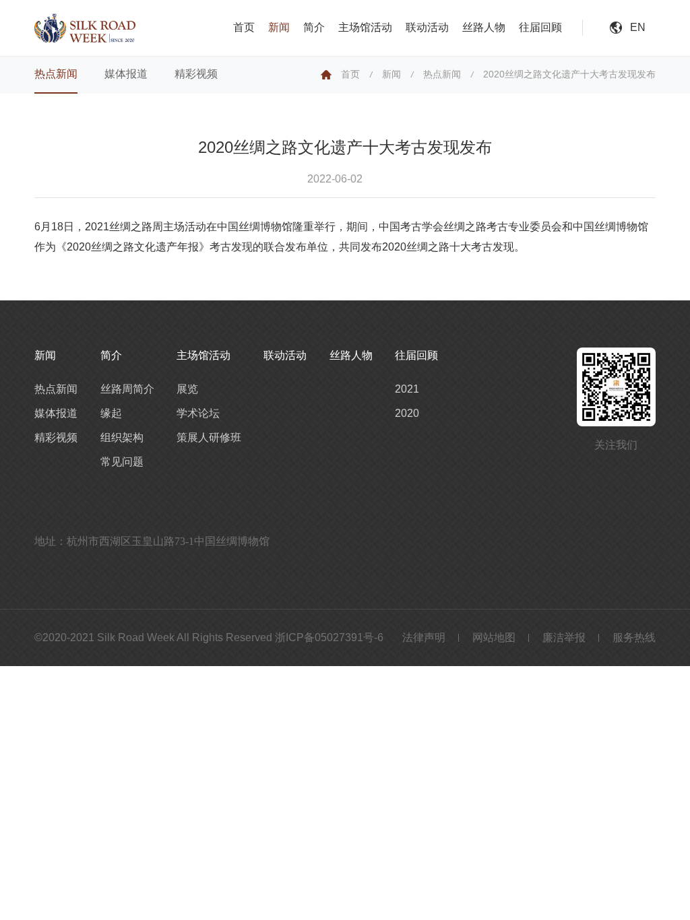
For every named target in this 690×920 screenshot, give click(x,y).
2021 (407, 389)
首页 (244, 27)
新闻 (279, 27)
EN (638, 27)
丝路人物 (483, 27)
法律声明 (423, 637)
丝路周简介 (127, 389)
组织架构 (122, 437)
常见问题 (122, 461)
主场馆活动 (365, 27)
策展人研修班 (209, 437)
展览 (187, 389)
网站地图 (493, 637)
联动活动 (427, 27)
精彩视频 (196, 73)
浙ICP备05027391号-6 (329, 637)
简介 (314, 27)
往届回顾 (540, 27)
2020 (407, 413)
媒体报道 (126, 73)
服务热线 (634, 637)
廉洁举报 (564, 637)
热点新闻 (55, 73)
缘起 (111, 413)
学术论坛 (198, 413)
